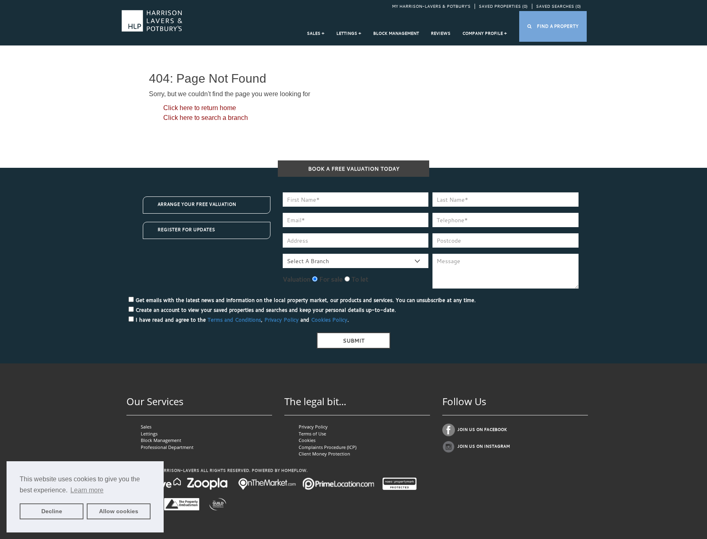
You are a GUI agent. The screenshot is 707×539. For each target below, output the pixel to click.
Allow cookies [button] (118, 511)
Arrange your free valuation (197, 204)
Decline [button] (51, 511)
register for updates (186, 229)
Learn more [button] (87, 490)
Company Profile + (484, 33)
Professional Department (167, 447)
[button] (553, 26)
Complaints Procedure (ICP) (327, 447)
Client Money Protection (324, 454)
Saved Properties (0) (503, 6)
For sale (330, 279)
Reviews (440, 33)
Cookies (307, 440)
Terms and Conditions (234, 319)
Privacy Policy (281, 319)
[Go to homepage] (152, 20)
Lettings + (348, 33)
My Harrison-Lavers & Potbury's (431, 6)
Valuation (297, 279)
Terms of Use (312, 434)
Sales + (315, 33)
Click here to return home (199, 107)
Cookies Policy (329, 319)
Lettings (149, 434)
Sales (146, 427)
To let (359, 279)
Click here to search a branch (205, 117)
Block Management (396, 33)
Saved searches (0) (558, 6)
